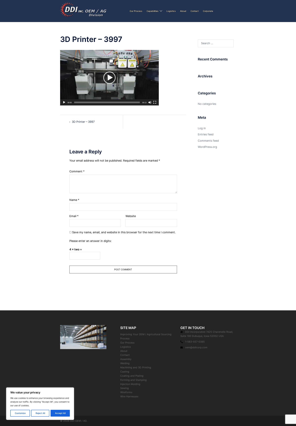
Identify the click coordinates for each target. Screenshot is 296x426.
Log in (202, 128)
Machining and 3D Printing (135, 367)
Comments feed (208, 140)
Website (130, 216)
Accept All (60, 413)
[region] (40, 403)
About (183, 11)
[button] (109, 78)
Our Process (136, 11)
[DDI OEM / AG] (83, 10)
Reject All (40, 413)
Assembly (126, 359)
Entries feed (206, 134)
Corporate (208, 11)
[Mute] (149, 102)
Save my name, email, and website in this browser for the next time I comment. (124, 232)
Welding (125, 363)
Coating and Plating (131, 375)
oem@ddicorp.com (196, 347)
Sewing (124, 388)
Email (73, 216)
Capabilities (152, 11)
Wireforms (126, 392)
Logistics (171, 11)
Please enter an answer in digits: (90, 241)
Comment (76, 171)
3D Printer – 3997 (83, 121)
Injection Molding (130, 384)
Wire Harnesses (129, 396)
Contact (195, 11)
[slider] (107, 102)
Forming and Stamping (133, 379)
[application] (109, 77)
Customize (20, 413)
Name (74, 200)
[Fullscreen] (154, 102)
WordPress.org (207, 146)
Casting (124, 371)
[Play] (64, 102)
